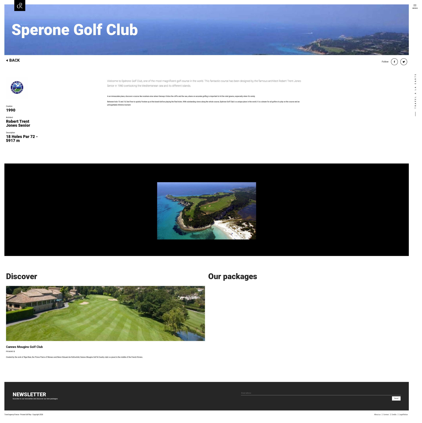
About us (377, 414)
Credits (394, 414)
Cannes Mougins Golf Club (24, 347)
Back (14, 60)
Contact (386, 414)
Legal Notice (403, 414)
